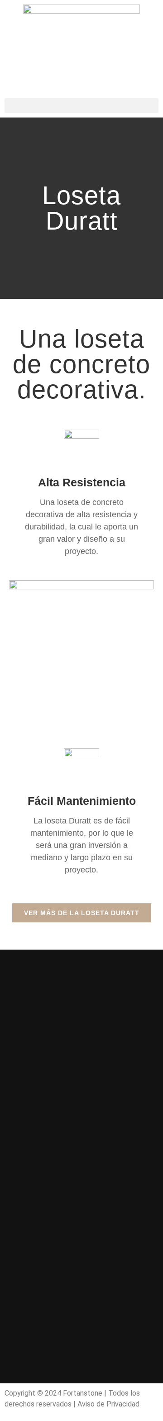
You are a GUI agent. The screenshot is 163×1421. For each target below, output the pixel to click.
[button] (81, 105)
